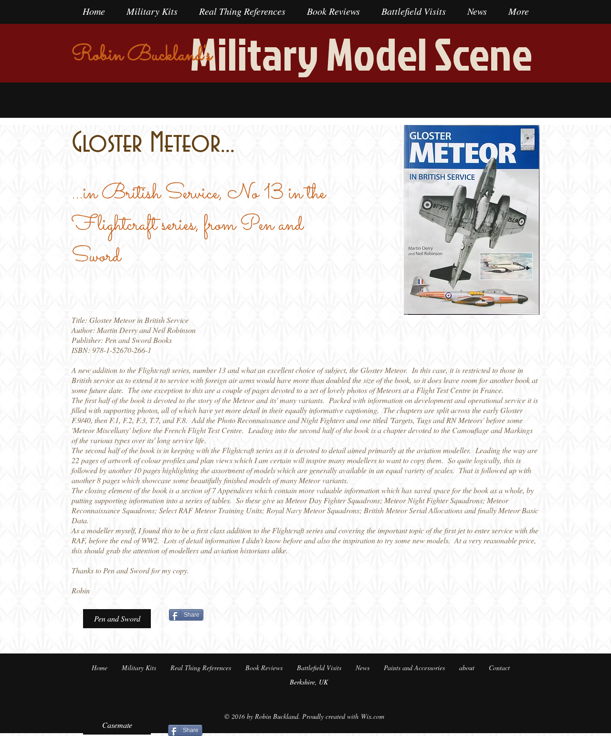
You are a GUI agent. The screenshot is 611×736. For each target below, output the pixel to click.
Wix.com (372, 716)
